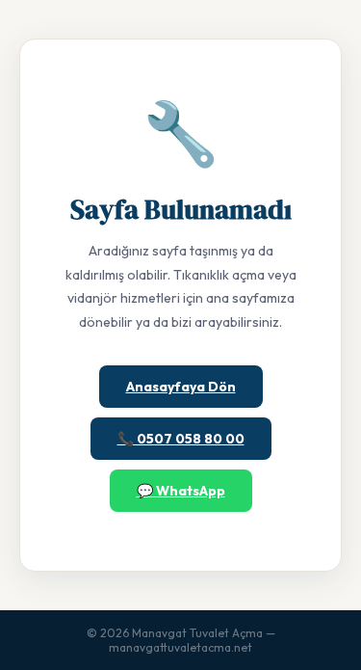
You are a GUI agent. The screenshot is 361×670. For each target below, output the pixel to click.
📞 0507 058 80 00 (181, 438)
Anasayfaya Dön (181, 386)
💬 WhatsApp (181, 490)
